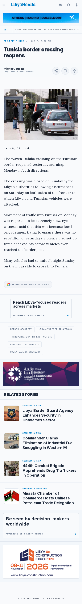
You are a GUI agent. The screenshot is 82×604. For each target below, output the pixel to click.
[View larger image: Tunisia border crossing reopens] (41, 114)
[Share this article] (56, 71)
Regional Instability (24, 344)
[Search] (68, 5)
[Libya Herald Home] (23, 5)
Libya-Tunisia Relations (55, 329)
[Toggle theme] (76, 5)
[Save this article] (65, 71)
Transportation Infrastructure (31, 336)
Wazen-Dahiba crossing (25, 351)
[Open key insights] (74, 71)
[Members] (60, 5)
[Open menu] (4, 5)
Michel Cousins (14, 68)
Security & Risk (14, 41)
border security (21, 329)
